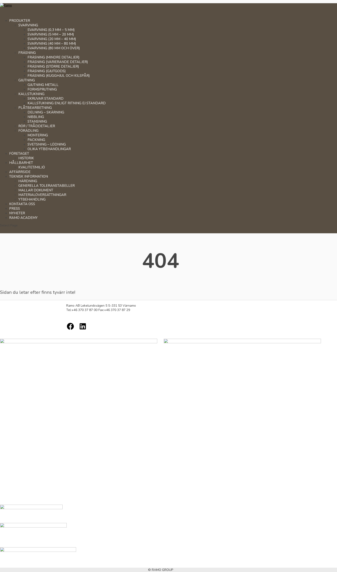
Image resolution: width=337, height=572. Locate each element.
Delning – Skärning (46, 112)
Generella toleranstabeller (46, 185)
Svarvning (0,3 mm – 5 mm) (51, 30)
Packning (36, 140)
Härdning (27, 181)
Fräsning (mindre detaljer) (54, 57)
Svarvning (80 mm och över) (54, 48)
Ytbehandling (32, 199)
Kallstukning (31, 94)
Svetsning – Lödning (47, 144)
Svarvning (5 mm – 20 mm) (51, 34)
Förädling (28, 130)
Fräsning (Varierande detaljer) (58, 62)
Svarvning (28, 25)
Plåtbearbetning (35, 107)
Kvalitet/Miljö (31, 167)
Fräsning (27, 52)
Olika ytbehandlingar (49, 149)
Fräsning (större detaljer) (53, 66)
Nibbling (36, 117)
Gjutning (26, 80)
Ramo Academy (23, 217)
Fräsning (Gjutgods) (47, 71)
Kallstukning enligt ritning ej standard (67, 103)
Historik (26, 158)
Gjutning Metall (43, 84)
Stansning (37, 121)
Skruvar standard (46, 98)
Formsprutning (42, 89)
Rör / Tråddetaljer (36, 126)
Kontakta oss (22, 204)
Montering (38, 135)
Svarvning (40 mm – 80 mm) (52, 43)
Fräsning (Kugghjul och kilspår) (59, 75)
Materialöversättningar (42, 194)
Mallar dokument (35, 190)
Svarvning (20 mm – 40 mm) (52, 39)
